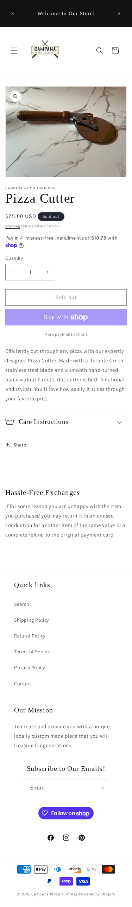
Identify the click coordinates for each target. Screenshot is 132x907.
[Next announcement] (119, 13)
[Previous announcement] (13, 13)
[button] (14, 50)
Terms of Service (32, 651)
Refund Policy (29, 636)
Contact (23, 683)
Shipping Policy (31, 620)
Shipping (12, 226)
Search (22, 604)
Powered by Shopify (97, 894)
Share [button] (19, 445)
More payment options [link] (66, 334)
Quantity (14, 258)
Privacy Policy (29, 667)
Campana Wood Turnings (54, 894)
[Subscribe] (101, 788)
